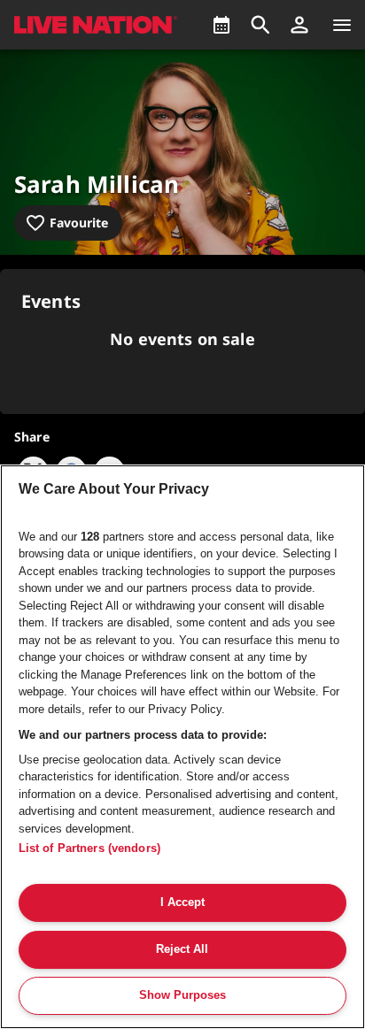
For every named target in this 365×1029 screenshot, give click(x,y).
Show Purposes (182, 995)
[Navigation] (342, 25)
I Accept (182, 902)
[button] (299, 25)
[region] (182, 747)
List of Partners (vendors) (89, 848)
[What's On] (221, 25)
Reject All (182, 949)
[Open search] (260, 25)
